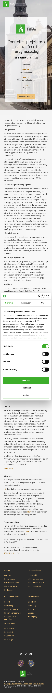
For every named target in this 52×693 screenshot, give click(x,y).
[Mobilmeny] (47, 4)
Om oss (7, 575)
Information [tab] (26, 303)
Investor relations (11, 586)
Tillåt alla (26, 380)
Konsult (7, 601)
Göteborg (31, 605)
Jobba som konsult (35, 579)
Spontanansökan (34, 586)
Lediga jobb (32, 575)
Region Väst (9, 636)
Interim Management (12, 613)
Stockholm (32, 601)
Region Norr (9, 628)
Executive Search (11, 609)
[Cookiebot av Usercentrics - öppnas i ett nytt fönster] (38, 296)
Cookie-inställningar (25, 683)
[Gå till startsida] (9, 4)
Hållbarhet (8, 590)
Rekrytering (8, 605)
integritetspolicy (11, 553)
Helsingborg (32, 616)
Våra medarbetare (11, 582)
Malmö (31, 609)
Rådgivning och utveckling (10, 616)
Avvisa (26, 395)
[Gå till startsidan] (26, 673)
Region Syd (8, 639)
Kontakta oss (9, 579)
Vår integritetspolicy (11, 683)
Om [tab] (42, 303)
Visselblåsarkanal (38, 683)
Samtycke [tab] (9, 303)
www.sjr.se (8, 468)
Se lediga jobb (25, 96)
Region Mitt (9, 632)
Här (5, 489)
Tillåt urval (26, 388)
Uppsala (31, 613)
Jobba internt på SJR (36, 582)
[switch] (45, 354)
